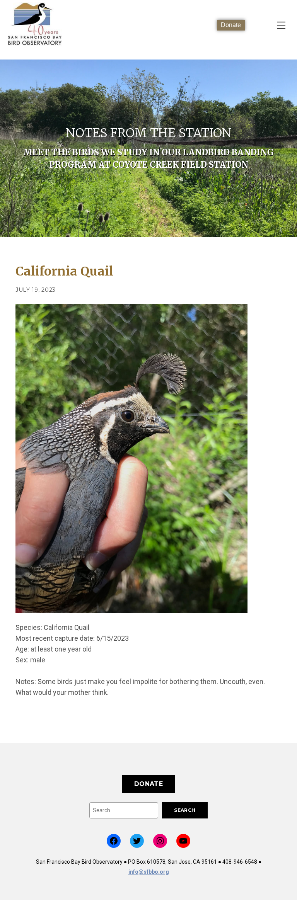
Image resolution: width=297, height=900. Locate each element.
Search (184, 810)
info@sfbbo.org (148, 872)
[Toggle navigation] (281, 25)
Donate (231, 25)
